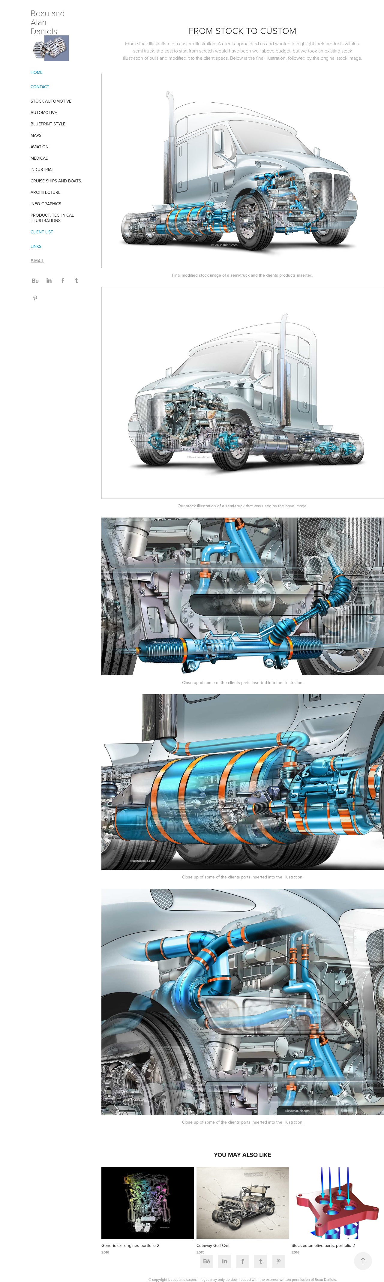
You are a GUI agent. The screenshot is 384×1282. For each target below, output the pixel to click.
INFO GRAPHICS (46, 204)
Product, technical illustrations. (52, 218)
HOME (37, 72)
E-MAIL (37, 261)
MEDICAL (39, 158)
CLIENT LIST (42, 232)
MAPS (36, 135)
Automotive (44, 113)
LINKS (36, 246)
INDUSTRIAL (42, 170)
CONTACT (40, 87)
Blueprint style (48, 124)
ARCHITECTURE (46, 192)
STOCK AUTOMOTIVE (51, 101)
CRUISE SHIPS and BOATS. (56, 181)
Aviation (40, 147)
